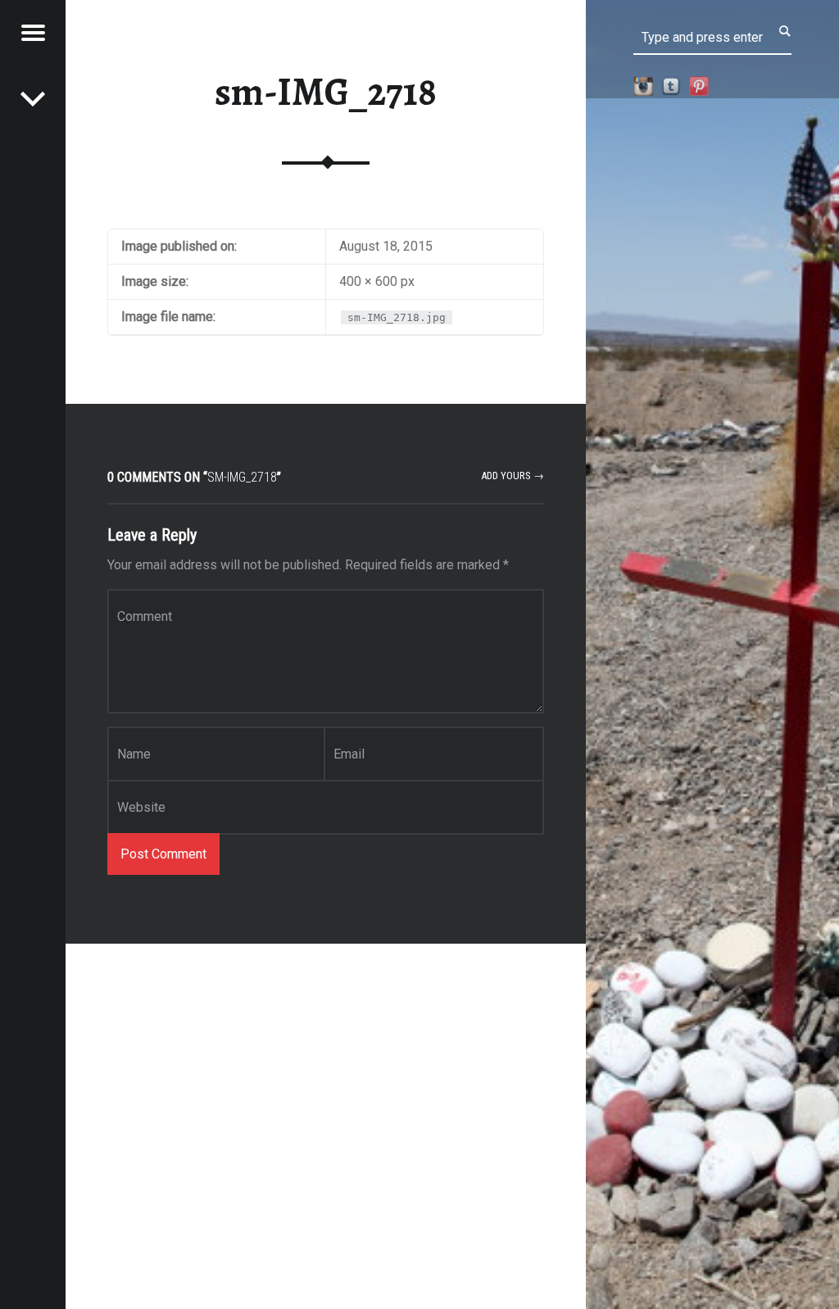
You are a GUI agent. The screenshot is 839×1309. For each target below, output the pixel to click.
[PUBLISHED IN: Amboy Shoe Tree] (33, 98)
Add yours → (512, 475)
